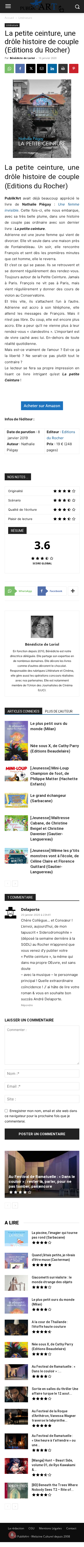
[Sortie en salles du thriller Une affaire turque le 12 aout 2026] (16, 1395)
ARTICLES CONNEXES (23, 711)
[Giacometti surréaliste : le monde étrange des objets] (16, 1283)
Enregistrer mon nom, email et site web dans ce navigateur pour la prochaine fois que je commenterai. (41, 1116)
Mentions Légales (50, 1528)
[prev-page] (7, 883)
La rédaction (16, 1528)
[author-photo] (42, 638)
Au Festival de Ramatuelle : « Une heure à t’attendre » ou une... (54, 1440)
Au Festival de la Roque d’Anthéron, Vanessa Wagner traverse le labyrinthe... (54, 1415)
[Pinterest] (73, 68)
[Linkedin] (52, 68)
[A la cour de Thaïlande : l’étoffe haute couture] (16, 1328)
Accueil (9, 18)
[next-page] (15, 883)
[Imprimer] (63, 68)
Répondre (27, 1005)
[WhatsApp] (9, 68)
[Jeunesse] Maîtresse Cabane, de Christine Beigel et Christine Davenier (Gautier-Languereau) (50, 828)
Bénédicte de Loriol (22, 58)
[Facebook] (20, 68)
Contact (71, 1528)
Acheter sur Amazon (42, 405)
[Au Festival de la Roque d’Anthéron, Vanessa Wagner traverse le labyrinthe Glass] (16, 1417)
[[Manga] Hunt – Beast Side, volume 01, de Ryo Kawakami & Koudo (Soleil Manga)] (16, 1466)
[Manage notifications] (12, 1535)
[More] (73, 591)
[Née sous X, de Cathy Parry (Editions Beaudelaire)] (16, 752)
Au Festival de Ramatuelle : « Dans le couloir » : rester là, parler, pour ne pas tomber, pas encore (42, 1181)
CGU (31, 1528)
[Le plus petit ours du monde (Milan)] (16, 735)
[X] (30, 68)
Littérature (25, 18)
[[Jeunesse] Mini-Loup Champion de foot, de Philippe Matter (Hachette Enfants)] (16, 774)
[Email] (41, 68)
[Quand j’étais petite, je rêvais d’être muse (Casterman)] (16, 1261)
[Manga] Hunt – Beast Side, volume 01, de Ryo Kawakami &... (53, 1465)
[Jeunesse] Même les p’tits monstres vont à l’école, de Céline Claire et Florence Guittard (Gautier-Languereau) (54, 861)
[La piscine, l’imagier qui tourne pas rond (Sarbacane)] (16, 1238)
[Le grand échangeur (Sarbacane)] (16, 800)
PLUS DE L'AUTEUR (59, 711)
